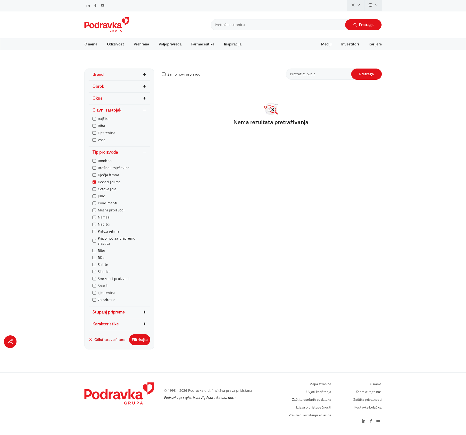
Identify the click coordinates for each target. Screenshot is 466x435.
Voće (102, 140)
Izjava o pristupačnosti (313, 407)
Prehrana (141, 44)
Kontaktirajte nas (369, 392)
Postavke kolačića (368, 407)
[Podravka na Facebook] (95, 6)
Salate (103, 264)
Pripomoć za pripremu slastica (117, 241)
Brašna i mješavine (114, 167)
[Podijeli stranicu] (10, 341)
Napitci (104, 224)
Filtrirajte (140, 340)
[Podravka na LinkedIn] (88, 6)
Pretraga (366, 25)
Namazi (104, 217)
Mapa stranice (320, 384)
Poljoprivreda (170, 44)
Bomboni (105, 160)
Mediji (326, 44)
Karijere (375, 44)
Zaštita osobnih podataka (311, 399)
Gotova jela (107, 189)
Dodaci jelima (109, 182)
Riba (101, 125)
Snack (103, 285)
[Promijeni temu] (356, 5)
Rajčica (104, 118)
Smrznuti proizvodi (114, 278)
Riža (101, 257)
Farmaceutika (202, 44)
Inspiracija (232, 44)
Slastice (104, 271)
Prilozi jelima (109, 231)
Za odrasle (107, 299)
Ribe (101, 250)
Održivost (115, 44)
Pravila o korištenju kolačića (310, 415)
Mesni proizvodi (111, 210)
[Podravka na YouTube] (102, 6)
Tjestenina (107, 132)
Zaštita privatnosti (367, 399)
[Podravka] (106, 30)
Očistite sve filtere (109, 340)
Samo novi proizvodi (184, 74)
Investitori (350, 44)
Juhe (101, 196)
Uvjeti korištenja (318, 392)
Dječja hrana (108, 175)
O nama (90, 44)
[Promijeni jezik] (373, 5)
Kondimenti (107, 203)
